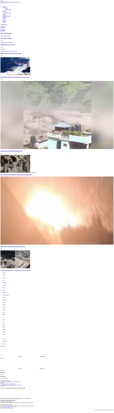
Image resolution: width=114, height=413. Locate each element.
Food (4, 10)
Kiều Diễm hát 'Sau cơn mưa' (7, 44)
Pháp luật (4, 11)
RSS (20, 398)
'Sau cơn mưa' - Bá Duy (6, 38)
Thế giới (4, 14)
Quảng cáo (42, 368)
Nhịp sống (5, 7)
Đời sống (4, 314)
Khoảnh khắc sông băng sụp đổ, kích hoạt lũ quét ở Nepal (14, 77)
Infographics (4, 282)
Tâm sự (4, 324)
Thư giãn (4, 326)
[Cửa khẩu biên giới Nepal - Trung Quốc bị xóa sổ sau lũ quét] (15, 267)
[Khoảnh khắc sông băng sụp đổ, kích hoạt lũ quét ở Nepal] (15, 74)
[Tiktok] (94, 398)
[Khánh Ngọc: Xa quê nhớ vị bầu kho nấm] (8, 51)
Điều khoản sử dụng (4, 398)
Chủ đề (4, 22)
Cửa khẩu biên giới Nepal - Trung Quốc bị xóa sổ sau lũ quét (15, 270)
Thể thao (4, 17)
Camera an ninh (8, 12)
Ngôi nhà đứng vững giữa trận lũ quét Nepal (11, 151)
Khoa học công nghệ (7, 16)
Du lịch (4, 20)
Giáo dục (4, 18)
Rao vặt (4, 343)
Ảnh (3, 280)
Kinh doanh (4, 292)
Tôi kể (6, 8)
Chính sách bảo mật (12, 398)
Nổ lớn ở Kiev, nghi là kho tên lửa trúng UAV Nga (12, 246)
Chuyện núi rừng (8, 9)
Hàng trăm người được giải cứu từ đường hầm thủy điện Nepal (15, 174)
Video (1, 0)
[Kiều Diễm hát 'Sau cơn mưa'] (6, 42)
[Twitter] (58, 398)
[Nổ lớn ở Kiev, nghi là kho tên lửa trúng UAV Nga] (57, 244)
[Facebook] (40, 398)
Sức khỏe (4, 21)
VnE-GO (4, 285)
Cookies (17, 398)
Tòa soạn (20, 368)
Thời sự (4, 6)
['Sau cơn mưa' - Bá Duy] (5, 35)
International (42, 356)
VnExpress (20, 356)
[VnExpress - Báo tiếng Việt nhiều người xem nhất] (10, 2)
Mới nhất (4, 329)
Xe (3, 19)
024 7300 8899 (8, 406)
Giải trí (4, 13)
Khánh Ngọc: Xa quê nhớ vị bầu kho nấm (10, 53)
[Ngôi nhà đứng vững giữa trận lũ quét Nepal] (57, 148)
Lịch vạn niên (5, 341)
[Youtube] (76, 398)
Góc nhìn (4, 297)
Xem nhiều (4, 331)
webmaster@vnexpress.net (8, 407)
